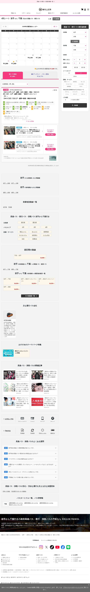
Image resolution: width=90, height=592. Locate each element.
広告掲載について (7, 572)
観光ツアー (51, 13)
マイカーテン (23, 235)
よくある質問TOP (77, 557)
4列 (46, 227)
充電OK (34, 239)
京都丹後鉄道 (64, 13)
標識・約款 (25, 570)
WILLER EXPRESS (16, 582)
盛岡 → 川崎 (14, 192)
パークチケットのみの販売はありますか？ (21, 459)
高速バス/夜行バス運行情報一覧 (45, 1)
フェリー (38, 13)
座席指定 (46, 231)
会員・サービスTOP (42, 557)
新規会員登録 (23, 557)
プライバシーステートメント (37, 570)
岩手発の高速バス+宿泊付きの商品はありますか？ (23, 453)
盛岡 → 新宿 (6, 192)
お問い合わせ (73, 570)
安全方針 (5, 562)
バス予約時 (75, 559)
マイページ (22, 559)
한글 (9, 577)
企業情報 (5, 570)
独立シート (23, 231)
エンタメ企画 (76, 13)
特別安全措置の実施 (7, 564)
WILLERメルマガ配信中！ (44, 562)
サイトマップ (64, 570)
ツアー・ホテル (26, 13)
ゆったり (34, 231)
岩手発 (5, 207)
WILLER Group (6, 582)
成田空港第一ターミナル (16, 503)
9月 (54, 26)
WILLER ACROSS (35, 582)
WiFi (23, 239)
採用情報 (11, 570)
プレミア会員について (43, 559)
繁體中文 (14, 577)
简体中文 (21, 577)
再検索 (76, 105)
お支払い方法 (9, 419)
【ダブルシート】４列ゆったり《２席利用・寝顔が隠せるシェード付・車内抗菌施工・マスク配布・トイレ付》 (28, 146)
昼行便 (23, 222)
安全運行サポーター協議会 (18, 491)
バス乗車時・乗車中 (77, 561)
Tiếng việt (27, 577)
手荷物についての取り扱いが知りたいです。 (22, 477)
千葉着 (10, 207)
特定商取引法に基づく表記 (52, 570)
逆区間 (57, 19)
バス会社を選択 (75, 99)
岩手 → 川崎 (14, 183)
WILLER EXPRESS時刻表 (61, 559)
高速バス (13, 13)
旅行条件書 (18, 570)
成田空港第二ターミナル (31, 503)
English (4, 577)
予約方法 (8, 431)
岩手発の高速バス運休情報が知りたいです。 (22, 448)
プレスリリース (6, 559)
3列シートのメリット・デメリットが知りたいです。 (24, 472)
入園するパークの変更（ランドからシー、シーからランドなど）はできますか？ (31, 465)
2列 (23, 227)
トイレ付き (46, 235)
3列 (35, 227)
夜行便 (35, 222)
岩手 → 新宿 (6, 183)
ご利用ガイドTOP (59, 557)
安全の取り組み (6, 561)
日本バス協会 (6, 491)
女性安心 (34, 235)
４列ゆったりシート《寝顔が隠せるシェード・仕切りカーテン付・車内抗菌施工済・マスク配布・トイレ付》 (28, 131)
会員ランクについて (42, 561)
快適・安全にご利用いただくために (62, 561)
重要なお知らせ (6, 557)
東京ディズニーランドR (15, 504)
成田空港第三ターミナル (46, 503)
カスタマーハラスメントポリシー (21, 572)
